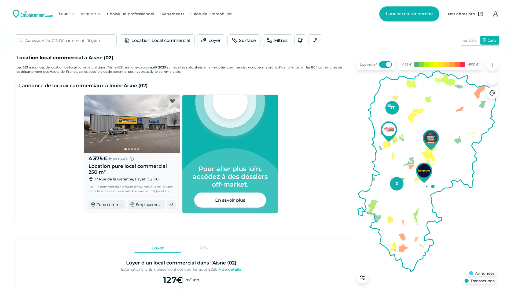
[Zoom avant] (492, 65)
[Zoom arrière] (492, 79)
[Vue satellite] (492, 93)
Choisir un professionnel (130, 14)
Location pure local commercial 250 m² (128, 169)
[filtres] (362, 278)
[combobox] (70, 40)
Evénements (172, 14)
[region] (426, 171)
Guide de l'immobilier (211, 14)
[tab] (157, 247)
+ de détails (230, 269)
